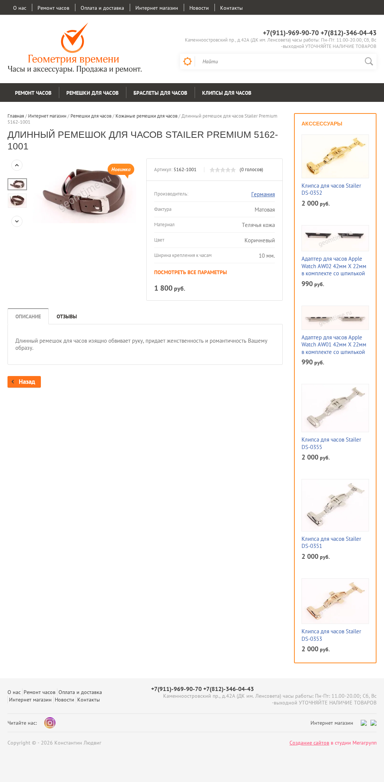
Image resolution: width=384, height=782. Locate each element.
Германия (263, 194)
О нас (19, 7)
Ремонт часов (53, 7)
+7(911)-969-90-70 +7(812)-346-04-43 (319, 32)
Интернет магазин (156, 7)
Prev (16, 165)
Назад (27, 382)
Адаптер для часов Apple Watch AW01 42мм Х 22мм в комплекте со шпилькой (334, 344)
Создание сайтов (309, 742)
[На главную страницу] (75, 49)
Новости (199, 7)
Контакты (231, 7)
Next (16, 221)
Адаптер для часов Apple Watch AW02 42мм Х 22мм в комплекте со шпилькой (334, 266)
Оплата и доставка (102, 7)
